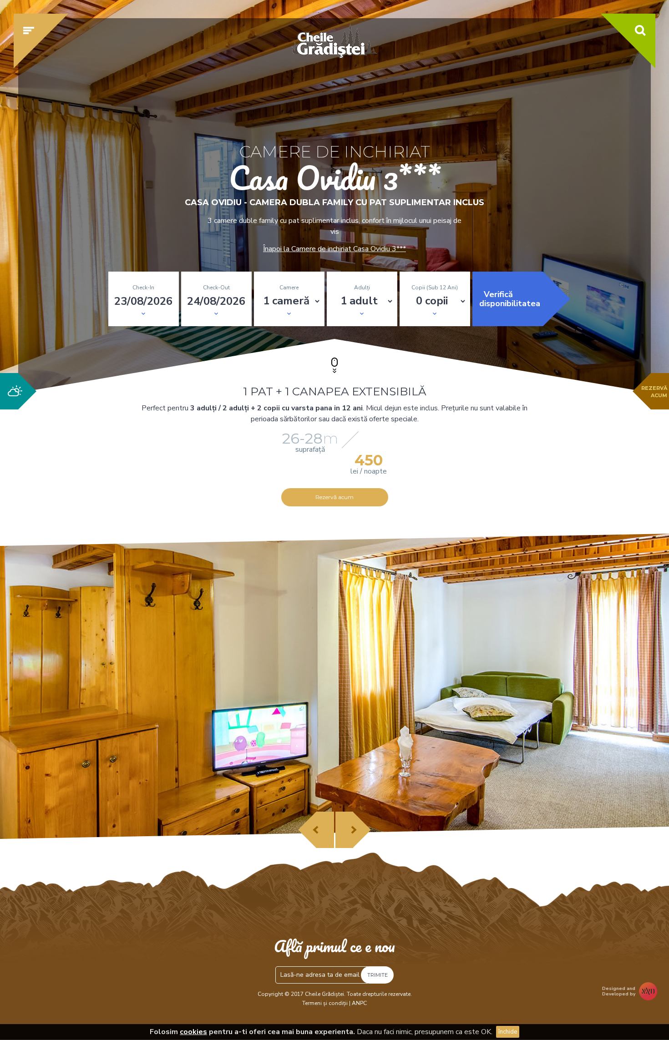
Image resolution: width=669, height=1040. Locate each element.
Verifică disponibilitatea (509, 299)
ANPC (359, 1003)
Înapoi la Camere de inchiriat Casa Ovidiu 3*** (334, 248)
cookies (193, 1032)
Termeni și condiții (325, 1003)
